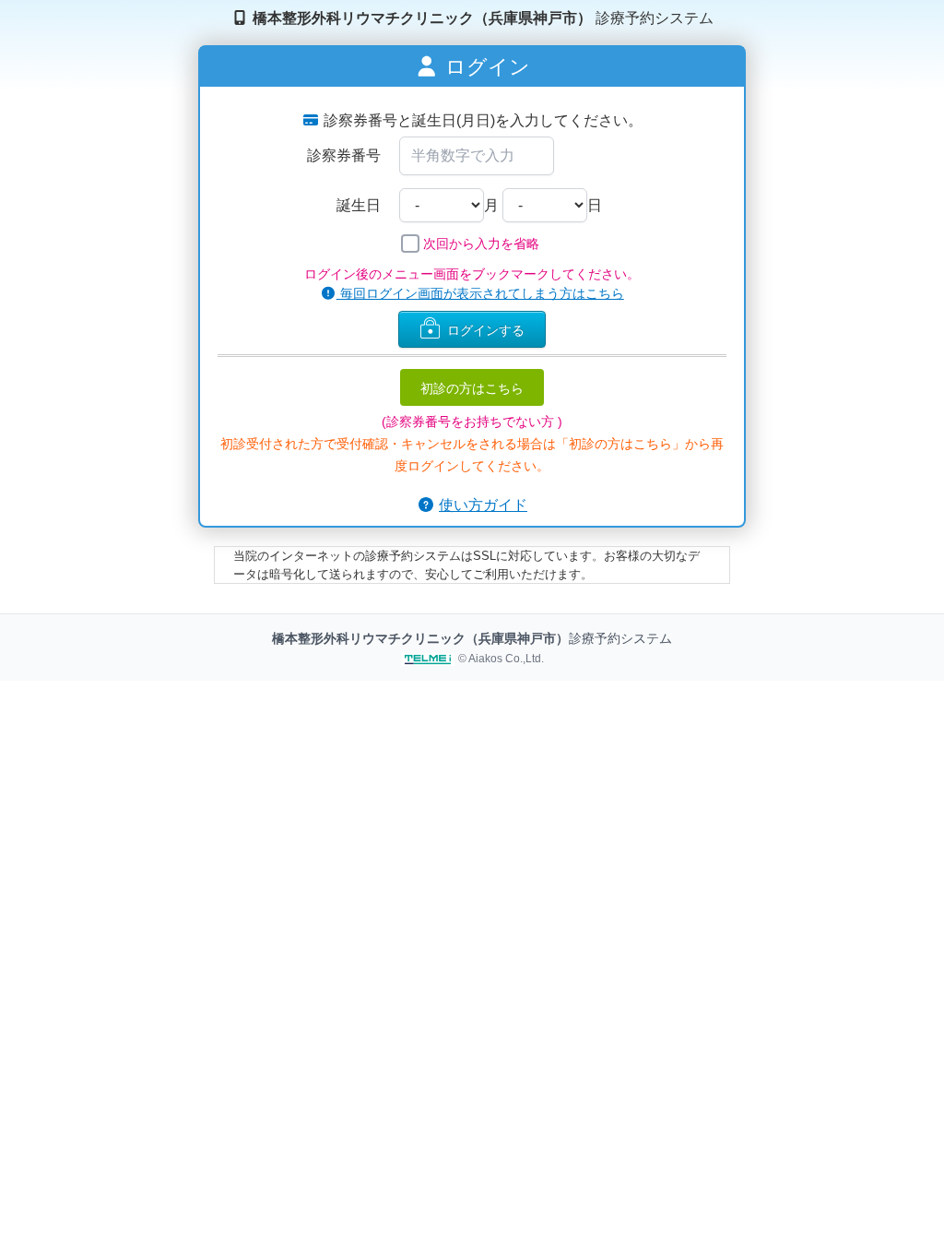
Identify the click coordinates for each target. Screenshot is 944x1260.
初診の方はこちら (472, 387)
